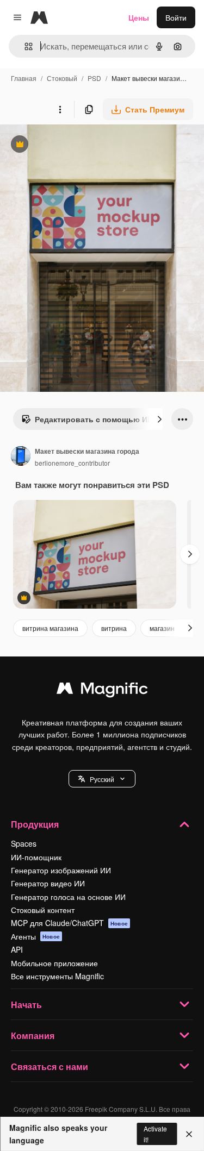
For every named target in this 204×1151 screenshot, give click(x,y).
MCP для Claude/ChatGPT (69, 922)
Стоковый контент (43, 909)
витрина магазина (50, 628)
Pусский (102, 779)
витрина (114, 628)
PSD (94, 78)
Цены (138, 17)
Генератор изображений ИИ (61, 870)
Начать (26, 1004)
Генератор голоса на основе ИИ (68, 896)
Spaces (23, 843)
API (17, 949)
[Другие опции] (60, 109)
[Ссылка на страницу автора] (20, 457)
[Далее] (159, 419)
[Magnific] (102, 691)
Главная (23, 78)
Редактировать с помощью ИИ (87, 422)
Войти (176, 17)
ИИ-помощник (36, 857)
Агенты (35, 936)
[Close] (189, 1134)
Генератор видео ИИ (48, 883)
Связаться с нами (49, 1066)
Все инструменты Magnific (57, 976)
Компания (32, 1035)
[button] (102, 778)
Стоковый (62, 78)
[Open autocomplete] (24, 46)
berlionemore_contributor (72, 462)
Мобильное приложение (54, 963)
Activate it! (155, 1133)
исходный (72, 145)
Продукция (35, 824)
